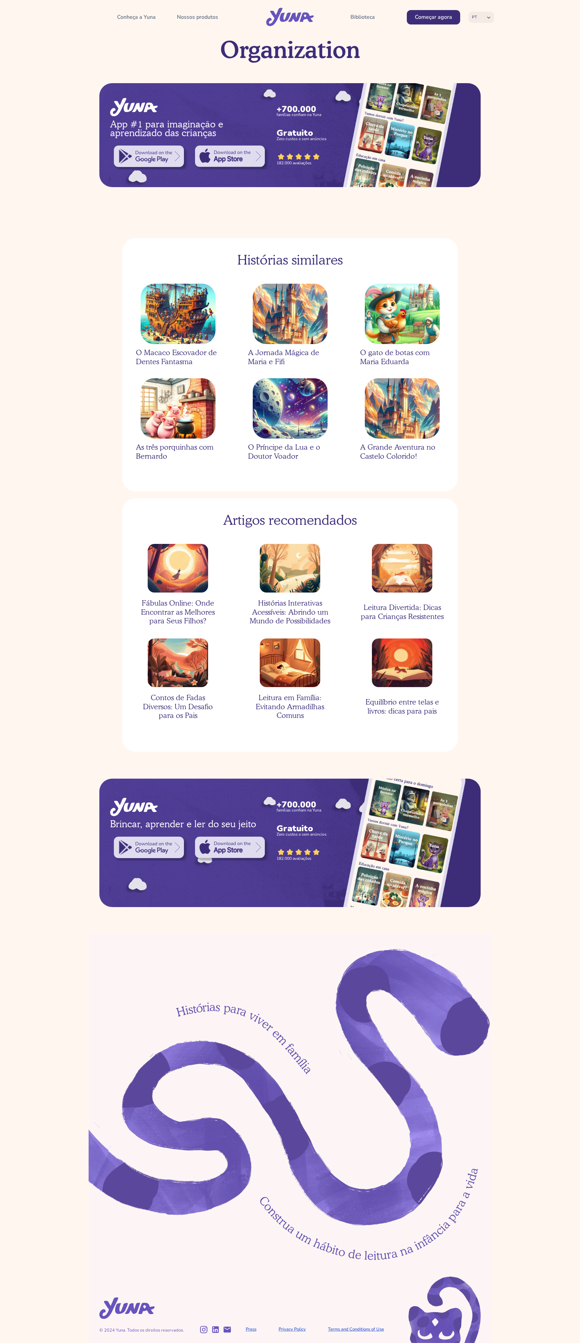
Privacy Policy (292, 1329)
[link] (149, 156)
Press (251, 1329)
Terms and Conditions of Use (356, 1329)
